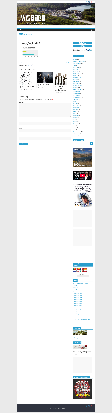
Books (74, 65)
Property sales (76, 115)
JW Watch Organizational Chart (79, 313)
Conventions (75, 79)
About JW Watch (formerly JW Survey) (80, 283)
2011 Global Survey (78, 293)
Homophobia (75, 99)
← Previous (23, 63)
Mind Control (75, 109)
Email (20, 128)
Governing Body (76, 93)
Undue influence (76, 133)
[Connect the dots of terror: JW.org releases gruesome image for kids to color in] (25, 72)
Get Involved (74, 30)
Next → (68, 63)
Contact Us (86, 30)
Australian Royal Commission (79, 61)
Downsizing (75, 87)
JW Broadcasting (65, 30)
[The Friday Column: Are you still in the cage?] (45, 72)
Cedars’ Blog (32, 30)
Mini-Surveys (75, 111)
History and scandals (77, 97)
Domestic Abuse (76, 83)
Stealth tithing (76, 123)
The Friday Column (77, 131)
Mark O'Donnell (76, 105)
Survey (74, 129)
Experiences (75, 287)
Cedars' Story (75, 69)
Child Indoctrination (77, 77)
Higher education (76, 95)
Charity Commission (77, 73)
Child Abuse (75, 75)
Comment (22, 102)
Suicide (74, 125)
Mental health (76, 107)
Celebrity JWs (75, 71)
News (74, 113)
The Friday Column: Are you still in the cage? (44, 85)
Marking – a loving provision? (30, 34)
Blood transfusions (77, 63)
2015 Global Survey (78, 301)
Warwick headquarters (77, 135)
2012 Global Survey (78, 295)
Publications (75, 117)
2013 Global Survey (78, 297)
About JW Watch (41, 30)
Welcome (25, 30)
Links (80, 30)
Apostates (75, 59)
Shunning (75, 121)
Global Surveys (50, 30)
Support (74, 127)
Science (74, 119)
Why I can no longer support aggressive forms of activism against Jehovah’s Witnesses (62, 88)
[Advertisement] (82, 218)
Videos (58, 30)
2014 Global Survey (78, 299)
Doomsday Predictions (77, 85)
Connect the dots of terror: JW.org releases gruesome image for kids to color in (27, 88)
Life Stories (75, 103)
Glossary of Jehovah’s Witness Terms (82, 319)
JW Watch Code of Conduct (78, 309)
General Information (77, 91)
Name (21, 121)
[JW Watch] (56, 4)
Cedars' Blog (75, 67)
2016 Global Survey (78, 303)
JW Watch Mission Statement (79, 311)
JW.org (74, 101)
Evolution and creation (77, 89)
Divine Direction (76, 81)
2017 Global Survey (78, 305)
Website (21, 136)
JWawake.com (76, 316)
